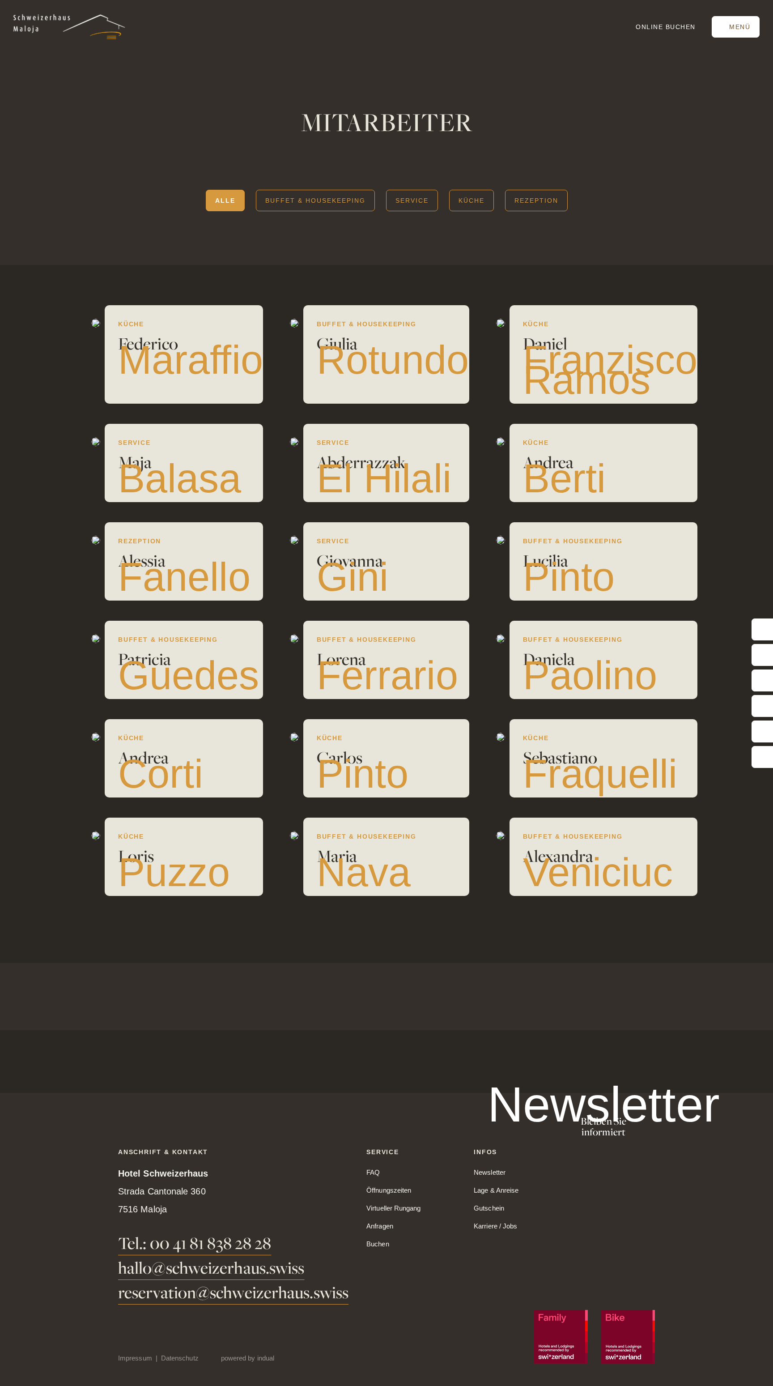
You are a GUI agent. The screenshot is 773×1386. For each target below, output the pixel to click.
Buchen (666, 26)
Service (412, 200)
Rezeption (536, 200)
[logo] (69, 26)
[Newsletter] (604, 1115)
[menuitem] (139, 1358)
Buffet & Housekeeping (315, 200)
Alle (225, 200)
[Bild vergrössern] (95, 323)
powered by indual (247, 1358)
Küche (471, 200)
